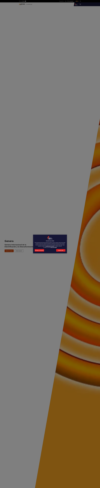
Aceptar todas (60, 250)
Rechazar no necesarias (39, 250)
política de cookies (53, 247)
